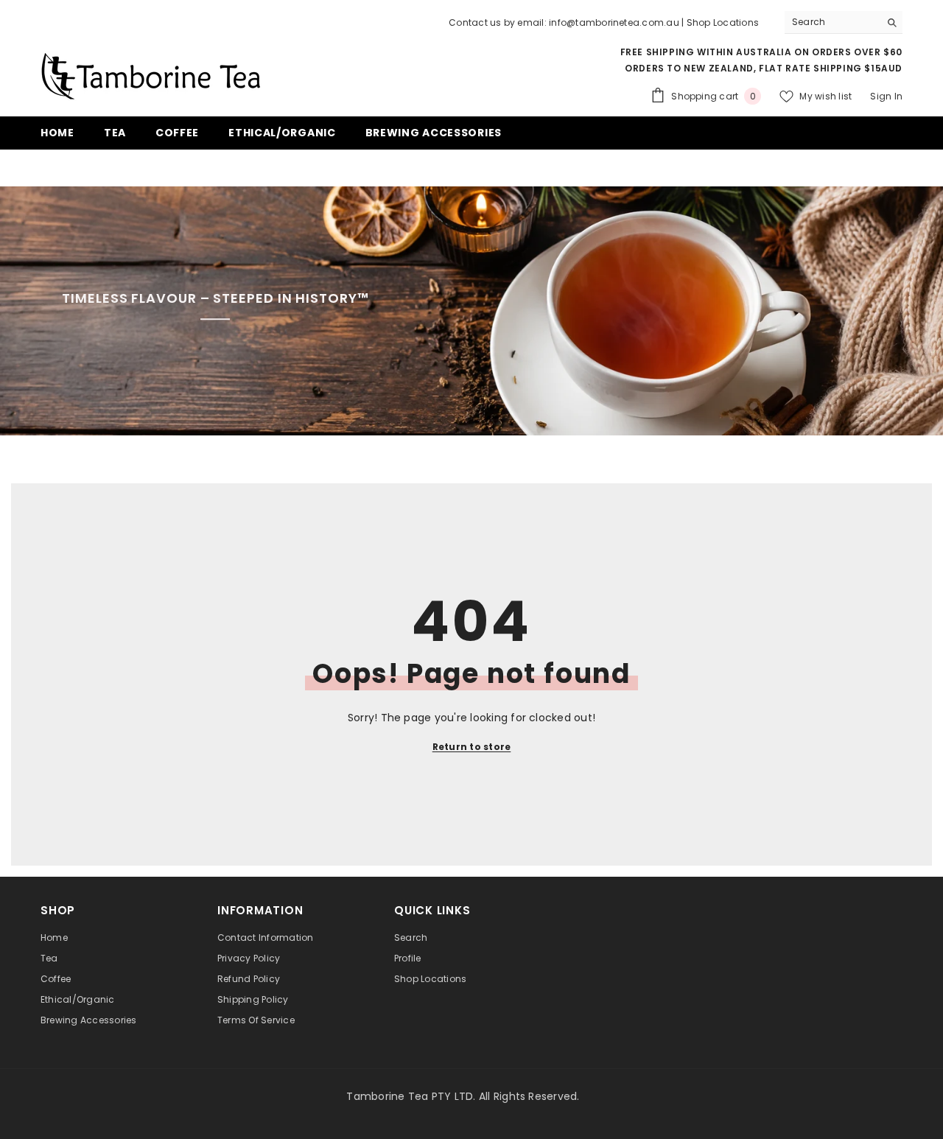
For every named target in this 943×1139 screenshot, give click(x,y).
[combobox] (832, 22)
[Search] (843, 22)
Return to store (471, 746)
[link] (471, 310)
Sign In (886, 96)
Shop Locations (723, 22)
